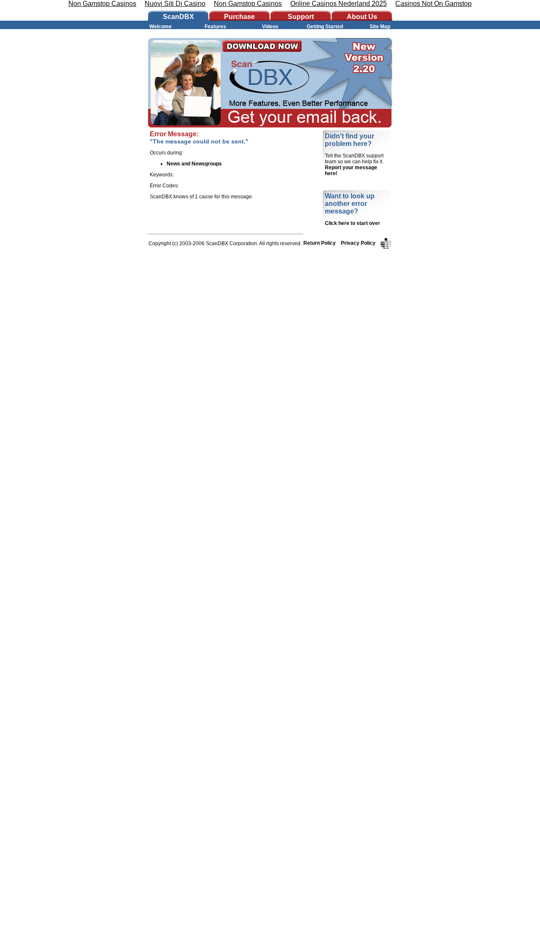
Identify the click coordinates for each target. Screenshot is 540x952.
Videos (270, 26)
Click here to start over (352, 223)
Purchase (239, 16)
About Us (362, 16)
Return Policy (319, 243)
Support (301, 16)
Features (215, 26)
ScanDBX (178, 16)
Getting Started (325, 26)
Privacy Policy (359, 243)
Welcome (160, 26)
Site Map (380, 26)
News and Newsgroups (194, 164)
